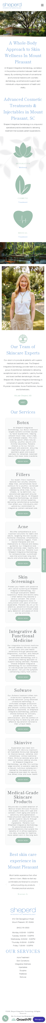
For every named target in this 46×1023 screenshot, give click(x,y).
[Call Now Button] (5, 1018)
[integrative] (23, 150)
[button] (6, 884)
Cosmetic (23, 198)
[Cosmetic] (23, 184)
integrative (23, 163)
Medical (23, 233)
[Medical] (23, 219)
